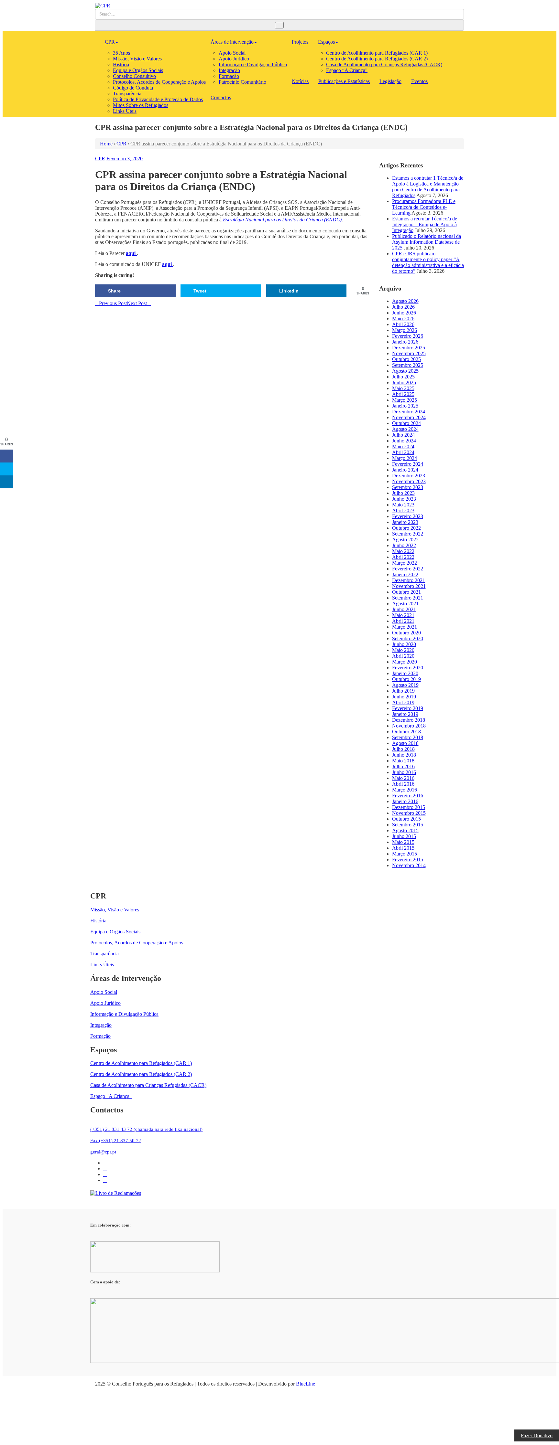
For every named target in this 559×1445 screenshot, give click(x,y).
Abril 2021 (403, 621)
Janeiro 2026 (405, 342)
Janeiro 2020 (405, 673)
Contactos (221, 97)
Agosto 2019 (405, 685)
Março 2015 (404, 853)
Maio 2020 (403, 650)
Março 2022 (404, 563)
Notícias (300, 81)
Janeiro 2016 (405, 801)
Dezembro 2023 (408, 475)
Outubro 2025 (406, 359)
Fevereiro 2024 (407, 464)
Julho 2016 (403, 766)
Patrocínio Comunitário (242, 82)
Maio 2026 (403, 318)
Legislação (390, 81)
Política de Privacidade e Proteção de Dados (158, 99)
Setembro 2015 (407, 824)
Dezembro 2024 (408, 411)
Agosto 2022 (405, 539)
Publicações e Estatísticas (344, 81)
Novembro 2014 (409, 865)
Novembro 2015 (409, 813)
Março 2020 (404, 661)
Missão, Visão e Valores (137, 58)
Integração (229, 70)
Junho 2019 (404, 696)
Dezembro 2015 (408, 807)
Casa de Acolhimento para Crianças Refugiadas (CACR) (384, 64)
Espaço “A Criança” (346, 70)
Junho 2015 (404, 836)
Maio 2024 (403, 446)
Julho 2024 (403, 435)
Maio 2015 (403, 842)
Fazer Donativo (537, 1435)
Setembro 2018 (407, 737)
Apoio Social (232, 53)
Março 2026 (404, 330)
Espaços (326, 42)
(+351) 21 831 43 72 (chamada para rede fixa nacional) (146, 1129)
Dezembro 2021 (408, 580)
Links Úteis (125, 111)
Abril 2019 (403, 702)
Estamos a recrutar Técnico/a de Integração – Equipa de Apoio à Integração (424, 224)
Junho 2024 (404, 440)
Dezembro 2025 (408, 347)
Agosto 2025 (405, 371)
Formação (229, 76)
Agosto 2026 (405, 301)
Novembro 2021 (409, 586)
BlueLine (305, 1384)
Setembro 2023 (407, 487)
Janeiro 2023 (405, 522)
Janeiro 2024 (405, 470)
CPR (110, 42)
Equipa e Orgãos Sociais (138, 70)
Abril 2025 (403, 394)
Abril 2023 (403, 510)
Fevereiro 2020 (407, 667)
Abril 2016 (403, 784)
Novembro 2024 (409, 417)
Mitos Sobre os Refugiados (140, 105)
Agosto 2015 (405, 830)
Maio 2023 (403, 504)
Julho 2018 (403, 749)
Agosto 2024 (405, 429)
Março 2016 (404, 789)
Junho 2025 (404, 382)
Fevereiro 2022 (407, 568)
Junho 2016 (404, 772)
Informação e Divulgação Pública (253, 64)
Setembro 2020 (407, 638)
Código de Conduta (133, 87)
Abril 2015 (403, 848)
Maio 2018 (403, 760)
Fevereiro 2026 (407, 336)
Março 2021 (404, 627)
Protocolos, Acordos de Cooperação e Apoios (159, 82)
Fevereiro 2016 (407, 795)
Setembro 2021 (407, 597)
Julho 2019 (403, 691)
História (121, 64)
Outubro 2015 (406, 819)
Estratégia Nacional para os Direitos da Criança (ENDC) (282, 219)
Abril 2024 (403, 452)
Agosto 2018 (405, 743)
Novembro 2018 (409, 725)
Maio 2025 (403, 388)
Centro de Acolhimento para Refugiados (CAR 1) (377, 53)
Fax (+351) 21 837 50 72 (115, 1140)
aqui (131, 253)
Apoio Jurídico (234, 58)
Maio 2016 (403, 778)
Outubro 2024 (406, 423)
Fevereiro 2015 (407, 859)
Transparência (127, 93)
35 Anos (121, 53)
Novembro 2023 (409, 481)
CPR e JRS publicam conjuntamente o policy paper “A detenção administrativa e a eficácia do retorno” (428, 262)
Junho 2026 (404, 312)
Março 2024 (404, 458)
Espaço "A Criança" (111, 1096)
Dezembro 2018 (408, 720)
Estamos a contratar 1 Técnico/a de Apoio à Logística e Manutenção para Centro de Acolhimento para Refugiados (427, 186)
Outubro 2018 (406, 731)
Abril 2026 (403, 324)
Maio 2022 (403, 551)
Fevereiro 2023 (407, 516)
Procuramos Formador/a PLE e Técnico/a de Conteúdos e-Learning (423, 207)
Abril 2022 (403, 557)
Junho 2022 (404, 545)
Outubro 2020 (406, 632)
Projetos (300, 42)
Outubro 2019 (406, 679)
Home (106, 143)
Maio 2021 (403, 615)
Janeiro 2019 (405, 714)
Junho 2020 (404, 644)
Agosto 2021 (405, 603)
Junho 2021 (404, 609)
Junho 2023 (404, 499)
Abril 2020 (403, 656)
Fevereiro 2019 (407, 708)
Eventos (419, 81)
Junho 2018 (404, 755)
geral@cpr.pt (103, 1151)
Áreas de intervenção (232, 42)
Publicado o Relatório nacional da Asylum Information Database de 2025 (426, 241)
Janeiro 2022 (405, 574)
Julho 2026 (403, 307)
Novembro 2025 (409, 353)
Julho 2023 (403, 493)
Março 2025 (404, 400)
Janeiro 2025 (405, 406)
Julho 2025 (403, 376)
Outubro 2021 (406, 592)
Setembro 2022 (407, 534)
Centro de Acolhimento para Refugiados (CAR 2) (377, 58)
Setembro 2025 (407, 365)
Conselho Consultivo (134, 76)
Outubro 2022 (406, 528)
